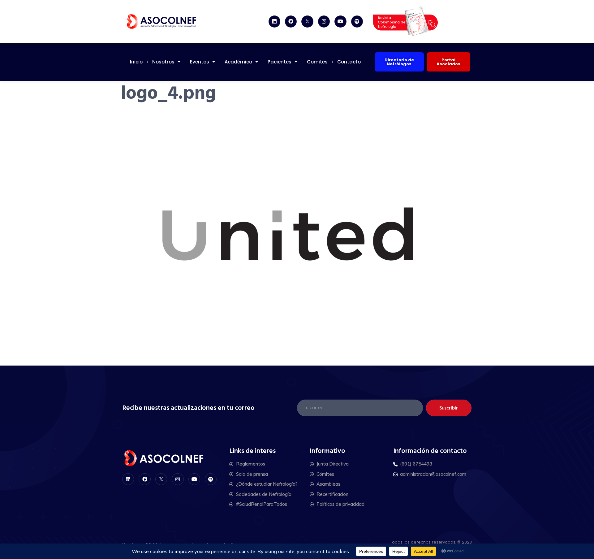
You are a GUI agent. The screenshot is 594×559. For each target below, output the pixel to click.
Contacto (349, 61)
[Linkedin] (274, 21)
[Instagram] (324, 21)
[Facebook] (291, 21)
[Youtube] (340, 21)
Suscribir (448, 408)
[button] (399, 62)
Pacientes (279, 61)
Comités (317, 61)
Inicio (136, 61)
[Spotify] (357, 21)
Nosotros (163, 61)
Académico (238, 61)
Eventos (199, 61)
